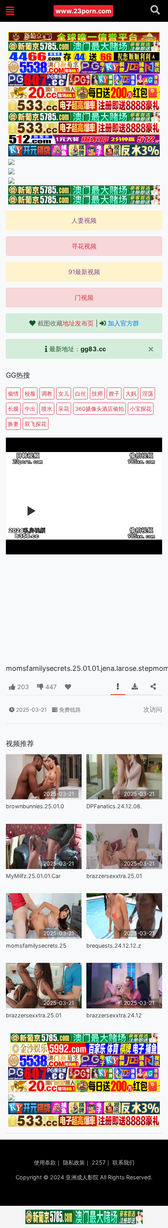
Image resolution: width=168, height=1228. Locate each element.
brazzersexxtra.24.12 (114, 1015)
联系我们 (123, 1162)
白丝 (80, 393)
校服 (30, 393)
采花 (63, 408)
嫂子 (114, 393)
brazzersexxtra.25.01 (114, 876)
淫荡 (147, 393)
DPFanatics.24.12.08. (114, 806)
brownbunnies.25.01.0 (35, 806)
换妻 (13, 423)
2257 (98, 1162)
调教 (46, 393)
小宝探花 (141, 408)
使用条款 (45, 1162)
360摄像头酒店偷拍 (99, 408)
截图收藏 (66, 323)
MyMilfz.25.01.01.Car (33, 876)
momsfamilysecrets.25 (36, 945)
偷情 (13, 393)
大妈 (130, 393)
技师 (97, 393)
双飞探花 (35, 423)
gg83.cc (93, 349)
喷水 (46, 408)
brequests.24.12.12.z (113, 945)
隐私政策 (74, 1162)
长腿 (13, 408)
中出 (30, 408)
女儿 (63, 393)
